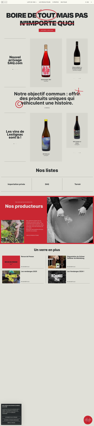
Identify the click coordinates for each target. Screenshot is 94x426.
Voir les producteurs (32, 235)
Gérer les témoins (11, 422)
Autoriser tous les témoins (11, 417)
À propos (47, 107)
